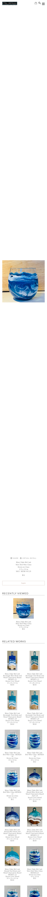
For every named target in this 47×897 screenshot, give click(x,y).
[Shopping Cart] (36, 3)
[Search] (39, 3)
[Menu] (43, 4)
